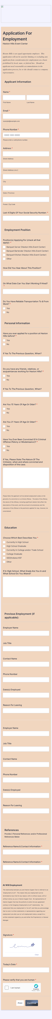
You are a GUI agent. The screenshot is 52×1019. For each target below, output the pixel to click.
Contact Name (10, 658)
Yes (8, 308)
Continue (31, 1003)
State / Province (8, 193)
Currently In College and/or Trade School (25, 550)
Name (6, 92)
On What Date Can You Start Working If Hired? (25, 284)
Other (9, 259)
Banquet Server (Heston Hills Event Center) (26, 247)
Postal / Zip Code (9, 204)
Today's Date (10, 964)
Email (6, 110)
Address (8, 148)
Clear (37, 955)
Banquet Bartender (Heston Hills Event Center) (27, 251)
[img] (22, 945)
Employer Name (10, 627)
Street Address (8, 159)
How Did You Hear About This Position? (22, 268)
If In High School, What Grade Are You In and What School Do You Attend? (24, 572)
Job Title (7, 643)
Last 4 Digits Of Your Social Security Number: (25, 212)
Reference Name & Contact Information (22, 846)
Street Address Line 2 (10, 170)
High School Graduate (16, 546)
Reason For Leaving (12, 705)
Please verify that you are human (19, 980)
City (4, 181)
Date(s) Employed (11, 689)
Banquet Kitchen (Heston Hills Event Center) (26, 255)
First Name (7, 102)
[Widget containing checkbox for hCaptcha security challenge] (22, 987)
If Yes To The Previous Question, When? (22, 353)
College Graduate (14, 554)
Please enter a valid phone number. (15, 140)
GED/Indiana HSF (14, 558)
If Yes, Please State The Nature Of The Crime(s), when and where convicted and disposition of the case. (23, 462)
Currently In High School (18, 542)
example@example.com (11, 121)
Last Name (30, 102)
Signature (8, 935)
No (8, 312)
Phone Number (11, 129)
